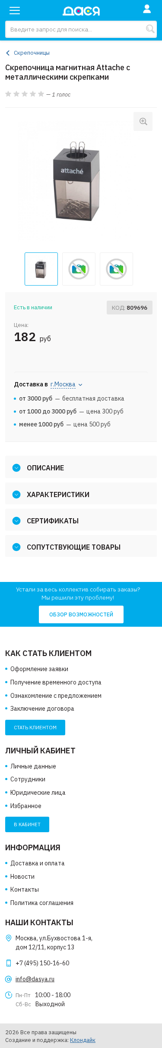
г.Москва (63, 384)
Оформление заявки (39, 669)
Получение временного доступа (56, 682)
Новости (22, 876)
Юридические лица (38, 792)
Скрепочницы (32, 52)
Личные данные (33, 766)
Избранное (25, 806)
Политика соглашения (41, 903)
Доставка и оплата (37, 863)
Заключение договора (42, 708)
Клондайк (82, 1040)
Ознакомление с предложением (56, 696)
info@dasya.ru (35, 979)
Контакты (24, 889)
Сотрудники (27, 779)
